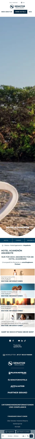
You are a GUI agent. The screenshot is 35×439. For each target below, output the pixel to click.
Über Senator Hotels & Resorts (17, 421)
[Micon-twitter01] (16, 341)
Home (6, 245)
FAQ (10, 2)
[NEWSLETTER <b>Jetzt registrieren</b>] (4, 355)
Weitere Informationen (12, 281)
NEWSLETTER (19, 355)
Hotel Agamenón (16, 245)
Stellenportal (17, 424)
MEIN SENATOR (6, 12)
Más (30, 12)
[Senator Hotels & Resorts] (10, 341)
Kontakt (15, 2)
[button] (31, 436)
